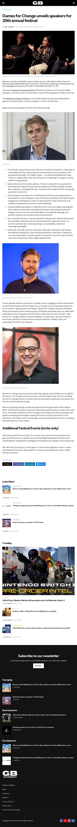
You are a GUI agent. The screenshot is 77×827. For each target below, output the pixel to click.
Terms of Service (7, 801)
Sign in (4, 789)
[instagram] (69, 820)
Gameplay (17, 519)
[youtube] (65, 820)
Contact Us (5, 793)
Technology (7, 9)
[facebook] (61, 820)
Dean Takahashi (9, 27)
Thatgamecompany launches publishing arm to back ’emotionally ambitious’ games (43, 505)
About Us (5, 797)
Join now (10, 86)
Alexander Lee (7, 637)
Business (6, 597)
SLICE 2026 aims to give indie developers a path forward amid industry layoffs (41, 628)
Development (17, 486)
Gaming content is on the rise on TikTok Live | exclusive (33, 727)
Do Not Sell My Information (11, 810)
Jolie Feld (6, 514)
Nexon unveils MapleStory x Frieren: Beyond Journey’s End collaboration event (42, 489)
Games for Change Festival (23, 90)
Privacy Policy (6, 806)
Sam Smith (6, 497)
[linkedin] (73, 820)
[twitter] (57, 820)
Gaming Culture (18, 625)
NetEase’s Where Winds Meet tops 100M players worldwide (34, 611)
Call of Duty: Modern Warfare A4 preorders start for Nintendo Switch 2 (33, 600)
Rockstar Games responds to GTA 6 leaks (28, 522)
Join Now (38, 666)
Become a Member (8, 785)
